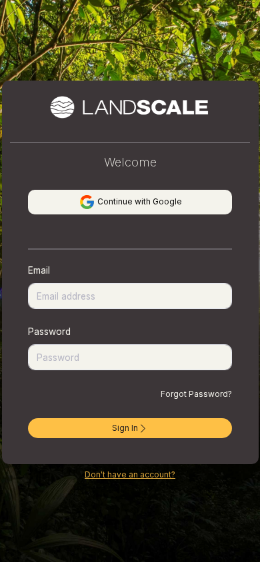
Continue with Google (138, 201)
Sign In (125, 428)
